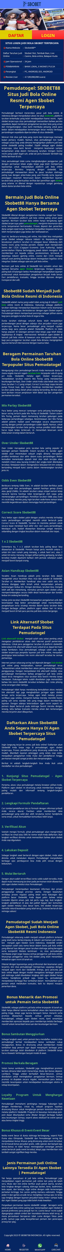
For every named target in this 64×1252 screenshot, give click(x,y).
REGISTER (23, 1249)
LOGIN (48, 35)
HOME (8, 1249)
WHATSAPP (40, 1249)
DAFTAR (16, 35)
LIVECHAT (56, 1249)
